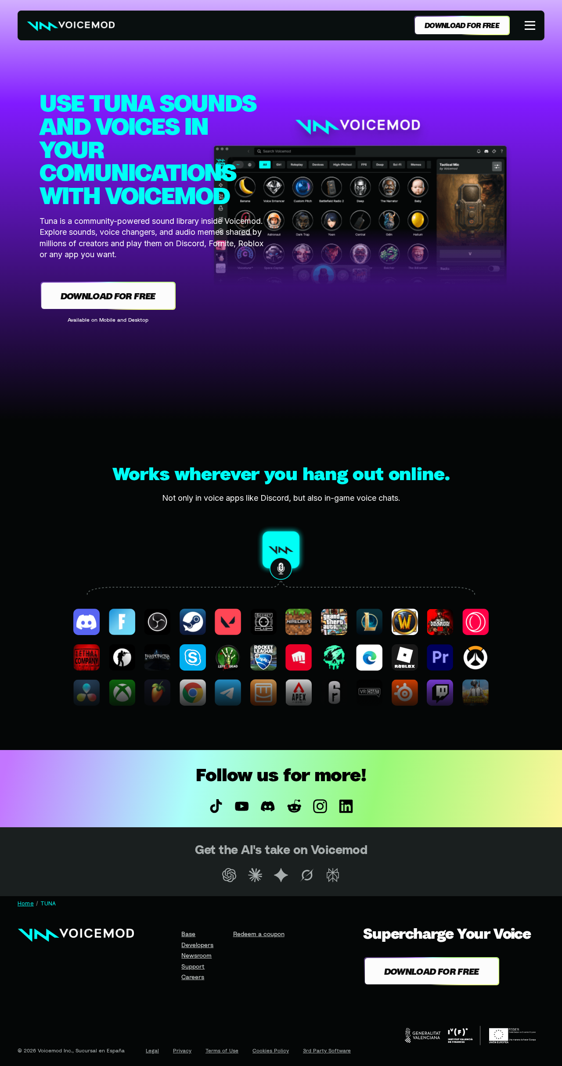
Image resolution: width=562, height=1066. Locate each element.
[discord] (268, 806)
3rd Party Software (327, 1050)
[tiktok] (216, 806)
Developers (197, 944)
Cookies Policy (270, 1050)
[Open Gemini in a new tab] (281, 875)
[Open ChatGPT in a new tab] (229, 875)
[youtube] (242, 806)
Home (26, 903)
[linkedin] (346, 806)
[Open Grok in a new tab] (307, 875)
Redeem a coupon (259, 933)
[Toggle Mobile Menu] (531, 25)
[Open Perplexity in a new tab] (333, 875)
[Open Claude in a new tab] (255, 875)
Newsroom (196, 955)
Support (193, 966)
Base (188, 933)
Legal (152, 1050)
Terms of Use (221, 1050)
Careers (192, 976)
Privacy (182, 1050)
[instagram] (320, 806)
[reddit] (294, 806)
